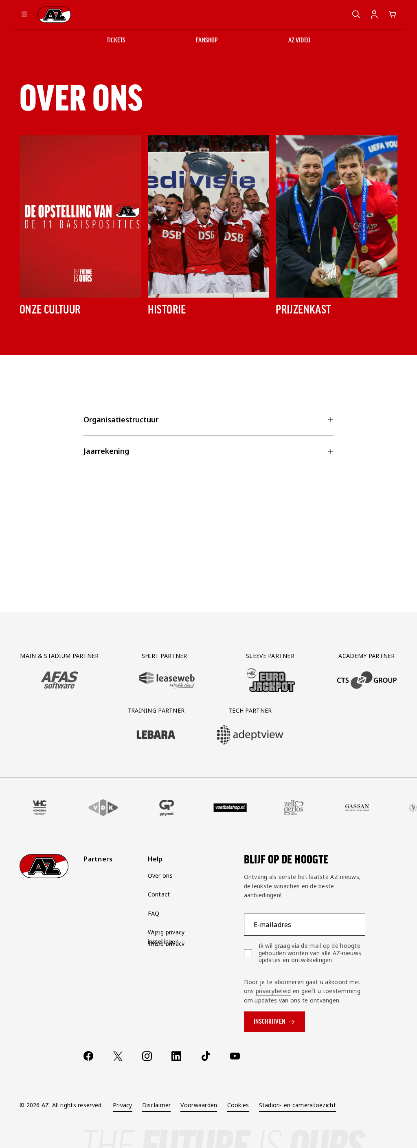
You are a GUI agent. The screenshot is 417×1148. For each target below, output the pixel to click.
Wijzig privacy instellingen (166, 936)
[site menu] (24, 15)
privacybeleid (273, 991)
